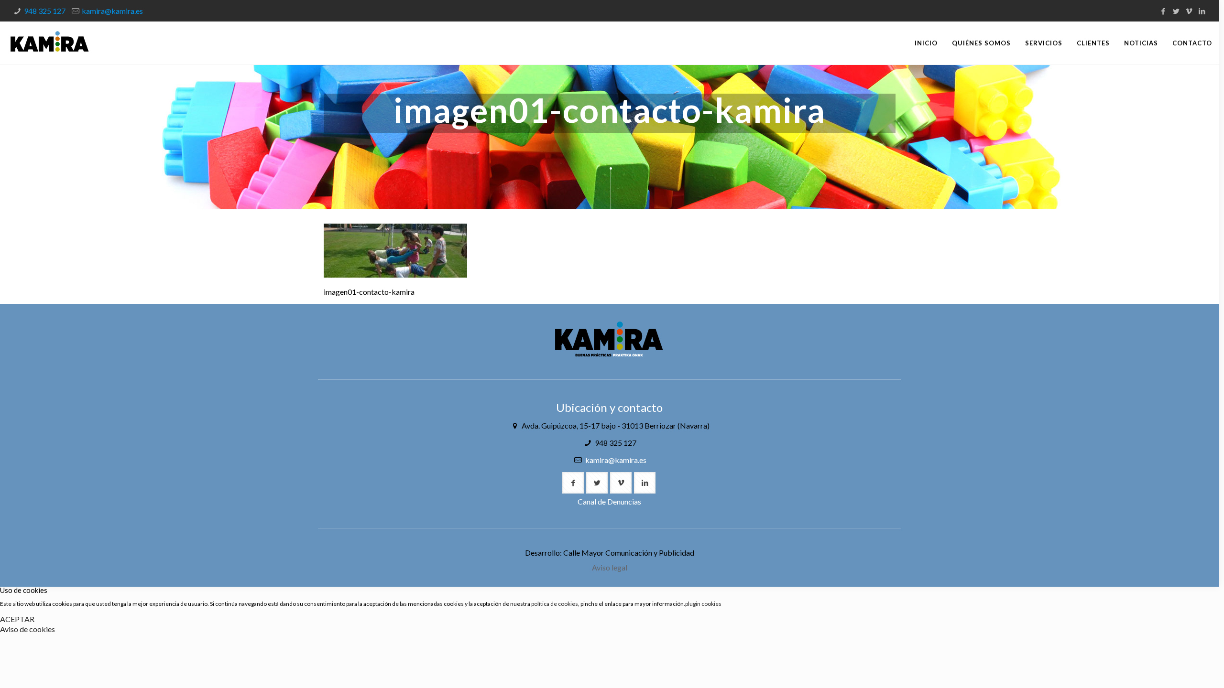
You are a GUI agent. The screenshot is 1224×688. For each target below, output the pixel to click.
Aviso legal (609, 567)
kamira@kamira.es (112, 10)
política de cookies (554, 603)
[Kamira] (49, 43)
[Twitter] (1176, 11)
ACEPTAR (17, 619)
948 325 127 (45, 10)
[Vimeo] (1189, 11)
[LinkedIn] (1202, 11)
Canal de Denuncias (609, 501)
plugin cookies (703, 603)
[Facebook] (1163, 11)
